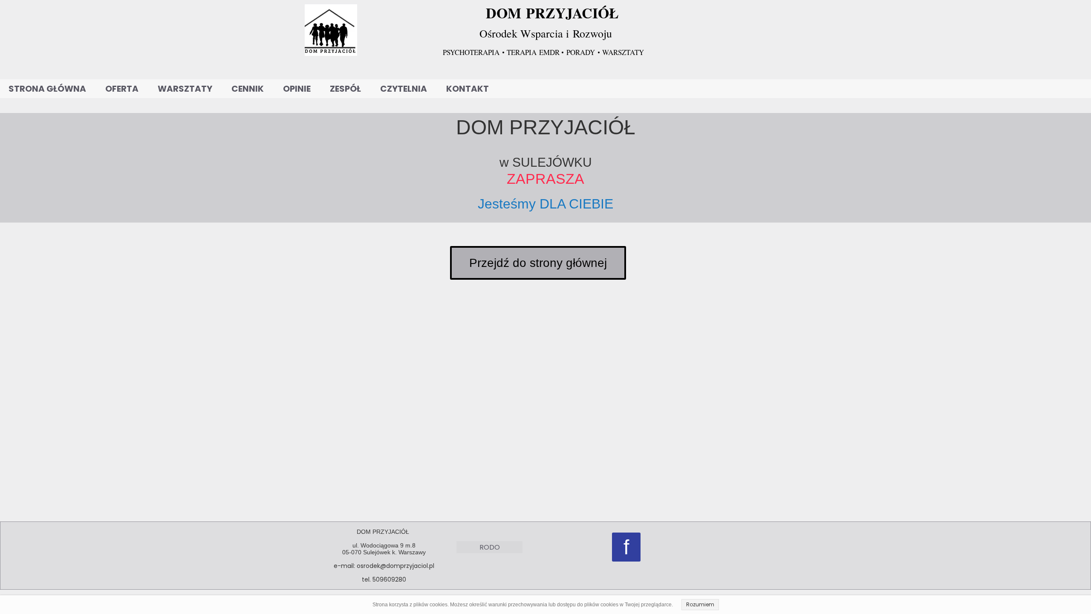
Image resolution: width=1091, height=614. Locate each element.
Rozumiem (700, 604)
